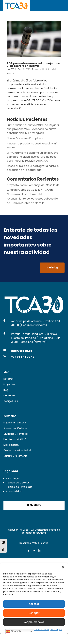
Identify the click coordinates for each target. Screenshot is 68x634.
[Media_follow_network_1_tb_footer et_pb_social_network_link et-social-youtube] (34, 551)
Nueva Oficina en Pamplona (25, 138)
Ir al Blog (52, 267)
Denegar (34, 613)
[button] (63, 567)
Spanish (15, 631)
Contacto (9, 395)
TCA (13, 69)
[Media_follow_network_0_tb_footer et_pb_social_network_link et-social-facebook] (28, 551)
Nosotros (8, 378)
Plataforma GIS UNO (14, 439)
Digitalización (11, 445)
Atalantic (43, 543)
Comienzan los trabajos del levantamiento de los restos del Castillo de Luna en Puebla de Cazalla (32, 198)
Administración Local (15, 428)
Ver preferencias (34, 622)
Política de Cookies (18, 482)
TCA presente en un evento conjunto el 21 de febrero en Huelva (34, 64)
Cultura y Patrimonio (15, 456)
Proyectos (9, 384)
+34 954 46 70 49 (22, 357)
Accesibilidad (14, 491)
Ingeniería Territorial (14, 422)
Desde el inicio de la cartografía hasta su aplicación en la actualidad (33, 168)
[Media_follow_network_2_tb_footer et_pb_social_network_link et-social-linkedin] (39, 550)
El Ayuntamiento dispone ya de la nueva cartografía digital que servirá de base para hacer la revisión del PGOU (32, 157)
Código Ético (10, 401)
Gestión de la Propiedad (17, 450)
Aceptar (34, 604)
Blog (5, 390)
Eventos (36, 69)
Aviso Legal (56, 629)
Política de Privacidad (38, 629)
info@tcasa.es (21, 351)
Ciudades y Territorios (16, 433)
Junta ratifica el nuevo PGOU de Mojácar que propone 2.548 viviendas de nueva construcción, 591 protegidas (33, 129)
